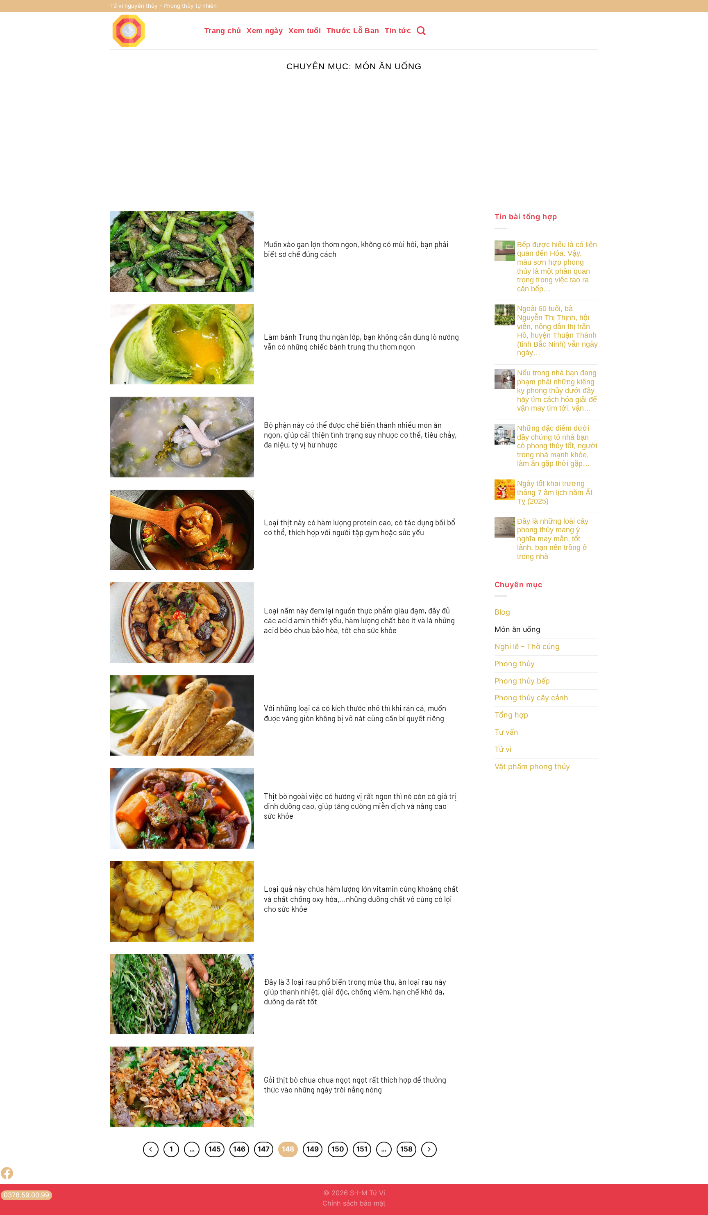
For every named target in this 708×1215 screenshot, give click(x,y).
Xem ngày (265, 31)
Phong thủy (515, 663)
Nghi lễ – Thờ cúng (527, 646)
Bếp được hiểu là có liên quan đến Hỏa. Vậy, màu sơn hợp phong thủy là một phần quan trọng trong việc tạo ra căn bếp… (557, 267)
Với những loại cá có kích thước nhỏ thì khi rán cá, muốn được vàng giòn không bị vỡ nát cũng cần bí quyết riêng (355, 712)
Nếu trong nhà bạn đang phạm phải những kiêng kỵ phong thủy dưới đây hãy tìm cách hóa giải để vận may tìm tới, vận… (557, 390)
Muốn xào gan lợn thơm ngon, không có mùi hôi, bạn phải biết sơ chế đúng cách (356, 249)
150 (337, 1149)
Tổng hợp (511, 715)
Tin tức (398, 31)
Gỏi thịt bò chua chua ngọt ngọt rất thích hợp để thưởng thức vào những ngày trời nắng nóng (355, 1084)
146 (239, 1149)
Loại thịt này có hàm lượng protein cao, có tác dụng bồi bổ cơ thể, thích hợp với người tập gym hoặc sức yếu (359, 527)
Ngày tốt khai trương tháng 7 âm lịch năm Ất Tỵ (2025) (554, 492)
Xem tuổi (304, 31)
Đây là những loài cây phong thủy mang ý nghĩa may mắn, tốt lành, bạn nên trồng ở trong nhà (552, 539)
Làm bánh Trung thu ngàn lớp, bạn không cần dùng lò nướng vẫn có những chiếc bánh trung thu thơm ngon (361, 341)
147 (264, 1149)
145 (215, 1149)
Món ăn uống (517, 629)
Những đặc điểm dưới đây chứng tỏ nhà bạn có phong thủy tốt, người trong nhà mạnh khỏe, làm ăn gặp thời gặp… (557, 446)
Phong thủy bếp (522, 681)
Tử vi (503, 749)
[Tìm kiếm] (421, 30)
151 (362, 1149)
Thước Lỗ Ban (353, 31)
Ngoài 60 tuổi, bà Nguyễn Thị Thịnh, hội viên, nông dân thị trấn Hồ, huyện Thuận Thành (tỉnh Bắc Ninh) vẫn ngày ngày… (557, 330)
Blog (502, 612)
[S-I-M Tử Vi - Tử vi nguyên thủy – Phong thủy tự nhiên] (151, 30)
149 (312, 1149)
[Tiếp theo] (429, 1149)
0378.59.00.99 (26, 1195)
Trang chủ (222, 31)
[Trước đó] (151, 1149)
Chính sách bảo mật (354, 1203)
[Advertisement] (354, 149)
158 (406, 1149)
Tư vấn (506, 732)
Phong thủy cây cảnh (531, 697)
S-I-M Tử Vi (367, 1193)
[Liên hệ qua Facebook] (7, 1176)
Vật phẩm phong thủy (532, 766)
